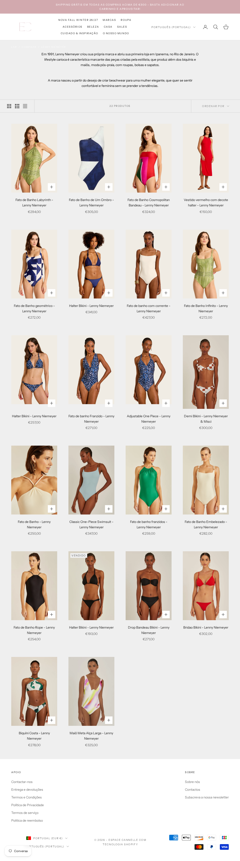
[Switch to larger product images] (9, 106)
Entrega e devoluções (27, 789)
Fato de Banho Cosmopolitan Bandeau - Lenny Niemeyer (149, 202)
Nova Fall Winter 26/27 (78, 20)
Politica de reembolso (27, 820)
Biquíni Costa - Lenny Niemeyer (34, 736)
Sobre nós (192, 782)
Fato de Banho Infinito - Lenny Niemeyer (206, 308)
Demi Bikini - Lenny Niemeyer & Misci (206, 419)
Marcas (109, 20)
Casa (108, 26)
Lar (14, 46)
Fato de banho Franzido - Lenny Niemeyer (91, 419)
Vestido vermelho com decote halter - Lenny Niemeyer (206, 202)
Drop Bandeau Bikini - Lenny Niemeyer (148, 630)
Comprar (29, 46)
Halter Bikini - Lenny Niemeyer (91, 306)
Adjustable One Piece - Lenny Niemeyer (148, 419)
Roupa (126, 20)
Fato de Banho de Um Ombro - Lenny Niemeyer (91, 202)
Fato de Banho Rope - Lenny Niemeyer (34, 630)
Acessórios (72, 26)
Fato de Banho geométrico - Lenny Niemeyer (34, 308)
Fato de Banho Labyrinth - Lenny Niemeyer (34, 202)
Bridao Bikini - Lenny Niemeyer (205, 627)
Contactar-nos (22, 782)
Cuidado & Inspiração (79, 33)
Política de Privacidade (27, 805)
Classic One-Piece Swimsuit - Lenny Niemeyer (91, 524)
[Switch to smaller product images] (17, 106)
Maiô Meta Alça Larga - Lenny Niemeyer (91, 736)
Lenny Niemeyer (53, 46)
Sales (122, 26)
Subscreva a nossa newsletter (207, 797)
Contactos (192, 789)
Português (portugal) (171, 27)
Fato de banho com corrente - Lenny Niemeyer (148, 308)
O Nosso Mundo (116, 33)
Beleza (93, 26)
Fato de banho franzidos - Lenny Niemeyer (148, 524)
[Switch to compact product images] (25, 106)
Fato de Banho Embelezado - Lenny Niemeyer (206, 524)
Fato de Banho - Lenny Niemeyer (34, 524)
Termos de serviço (24, 813)
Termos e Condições (26, 797)
